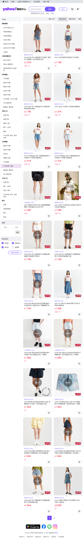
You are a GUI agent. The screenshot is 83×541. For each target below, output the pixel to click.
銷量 (79, 19)
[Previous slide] (24, 38)
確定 (17, 232)
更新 (56, 533)
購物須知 (38, 537)
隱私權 (54, 537)
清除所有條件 (15, 252)
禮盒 (47, 13)
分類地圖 (61, 537)
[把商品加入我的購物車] (49, 68)
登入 (63, 9)
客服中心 (22, 537)
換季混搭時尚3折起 (37, 13)
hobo (52, 13)
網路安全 (46, 537)
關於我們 (30, 537)
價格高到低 (72, 19)
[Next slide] (50, 38)
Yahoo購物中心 (14, 9)
